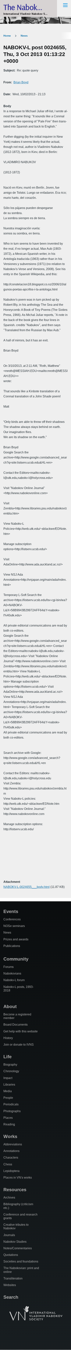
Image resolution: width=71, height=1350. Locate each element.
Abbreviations (12, 1144)
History (8, 1038)
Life (7, 1056)
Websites (9, 1285)
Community (15, 958)
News (24, 35)
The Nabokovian (28, 7)
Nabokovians (12, 973)
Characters (10, 1157)
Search (10, 1297)
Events (10, 911)
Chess (7, 1164)
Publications (11, 946)
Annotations (11, 1151)
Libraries (9, 1084)
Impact (7, 1078)
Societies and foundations (20, 1261)
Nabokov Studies (15, 1241)
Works (10, 1136)
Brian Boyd (20, 82)
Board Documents (15, 1024)
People (8, 1097)
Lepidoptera (11, 1171)
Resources (14, 1189)
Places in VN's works (17, 1177)
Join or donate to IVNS (18, 1044)
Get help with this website (20, 1031)
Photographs (12, 1111)
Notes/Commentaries (17, 1248)
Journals (9, 1235)
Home (7, 35)
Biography (10, 1064)
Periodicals (11, 1104)
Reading (9, 1124)
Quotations (10, 1254)
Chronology (11, 1071)
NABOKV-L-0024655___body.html (26, 886)
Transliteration (13, 1278)
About (10, 1006)
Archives (9, 1197)
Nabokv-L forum (14, 980)
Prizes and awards (15, 939)
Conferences (12, 919)
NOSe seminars (14, 926)
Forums (8, 966)
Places (8, 1117)
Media (7, 1091)
